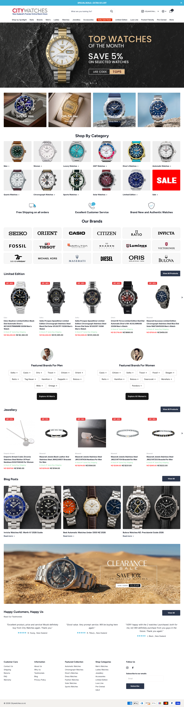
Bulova (76, 379)
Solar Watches (71, 683)
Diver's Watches (71, 673)
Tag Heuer (29, 379)
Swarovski (149, 379)
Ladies (56, 20)
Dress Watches (71, 676)
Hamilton (46, 379)
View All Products (170, 273)
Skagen (168, 372)
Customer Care (11, 662)
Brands (40, 20)
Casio (25, 372)
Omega (52, 385)
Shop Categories (103, 662)
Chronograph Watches (74, 670)
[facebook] (132, 668)
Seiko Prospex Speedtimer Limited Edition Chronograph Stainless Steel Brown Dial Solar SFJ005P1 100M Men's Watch (90, 325)
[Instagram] (127, 668)
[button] (88, 83)
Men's (48, 20)
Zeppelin (61, 379)
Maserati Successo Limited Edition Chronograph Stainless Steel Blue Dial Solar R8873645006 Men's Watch (163, 323)
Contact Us (8, 666)
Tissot (50, 372)
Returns (7, 673)
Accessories (88, 20)
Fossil (155, 372)
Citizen (64, 372)
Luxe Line (134, 20)
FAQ (5, 676)
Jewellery (76, 20)
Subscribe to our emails (136, 673)
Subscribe (135, 686)
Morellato (165, 379)
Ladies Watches (102, 670)
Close (181, 3)
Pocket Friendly (147, 20)
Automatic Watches (73, 666)
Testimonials (39, 673)
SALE (98, 690)
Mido (38, 385)
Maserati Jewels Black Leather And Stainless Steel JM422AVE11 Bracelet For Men (55, 459)
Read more (8, 536)
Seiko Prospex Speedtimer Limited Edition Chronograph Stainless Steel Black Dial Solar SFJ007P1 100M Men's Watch (55, 325)
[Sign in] (164, 11)
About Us (38, 666)
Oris (38, 372)
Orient (78, 372)
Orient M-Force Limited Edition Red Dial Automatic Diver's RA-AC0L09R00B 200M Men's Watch (127, 323)
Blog (36, 676)
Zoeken (111, 11)
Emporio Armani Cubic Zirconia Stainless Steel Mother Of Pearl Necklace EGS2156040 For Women (19, 459)
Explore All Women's (137, 396)
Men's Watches (102, 666)
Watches (65, 20)
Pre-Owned (161, 20)
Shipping (7, 670)
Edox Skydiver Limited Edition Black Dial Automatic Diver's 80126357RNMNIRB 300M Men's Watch (19, 325)
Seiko (13, 372)
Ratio (32, 20)
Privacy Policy (40, 680)
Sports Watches (71, 686)
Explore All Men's (47, 396)
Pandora (136, 385)
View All (171, 479)
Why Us (37, 670)
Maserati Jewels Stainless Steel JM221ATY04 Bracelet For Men (124, 458)
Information (39, 662)
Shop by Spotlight (19, 20)
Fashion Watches (72, 680)
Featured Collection (74, 662)
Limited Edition (121, 20)
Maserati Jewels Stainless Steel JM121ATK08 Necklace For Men (88, 458)
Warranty (7, 680)
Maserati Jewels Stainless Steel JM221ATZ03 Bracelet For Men (160, 458)
